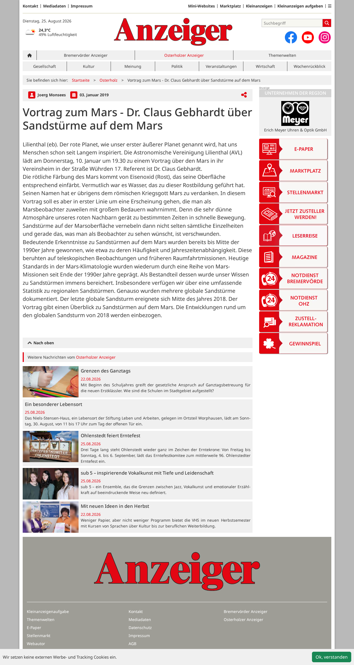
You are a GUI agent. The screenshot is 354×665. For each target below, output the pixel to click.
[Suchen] (326, 23)
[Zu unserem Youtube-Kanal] (308, 37)
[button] (329, 6)
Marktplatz (230, 6)
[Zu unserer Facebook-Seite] (291, 37)
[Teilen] (244, 95)
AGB (132, 643)
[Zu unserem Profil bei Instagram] (325, 37)
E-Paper (34, 627)
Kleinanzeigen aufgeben (300, 6)
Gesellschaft (44, 66)
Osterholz (109, 80)
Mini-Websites (201, 6)
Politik (177, 66)
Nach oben (43, 342)
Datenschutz (140, 627)
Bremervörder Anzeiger (86, 55)
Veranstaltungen (221, 66)
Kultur (89, 66)
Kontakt (30, 6)
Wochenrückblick (309, 66)
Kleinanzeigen (259, 6)
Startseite (81, 80)
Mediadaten (54, 6)
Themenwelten (282, 55)
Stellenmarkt (38, 635)
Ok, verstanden (332, 657)
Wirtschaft (265, 66)
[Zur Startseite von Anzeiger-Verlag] (173, 32)
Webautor (36, 643)
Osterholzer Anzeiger (184, 55)
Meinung (132, 66)
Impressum (82, 6)
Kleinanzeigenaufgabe (48, 611)
